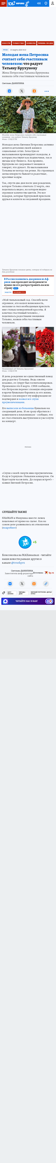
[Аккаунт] (52, 3)
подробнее (9, 527)
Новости (6, 43)
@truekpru (18, 563)
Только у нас (18, 43)
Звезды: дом (22, 593)
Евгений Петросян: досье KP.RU (41, 593)
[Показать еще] (46, 91)
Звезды (5, 50)
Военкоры (31, 43)
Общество (8, 292)
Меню (3, 3)
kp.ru (51, 572)
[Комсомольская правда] (16, 3)
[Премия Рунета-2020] (26, 3)
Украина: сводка (45, 43)
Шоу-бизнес (10, 593)
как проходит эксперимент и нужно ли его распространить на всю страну (26, 284)
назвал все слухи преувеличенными (20, 400)
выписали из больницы (20, 408)
